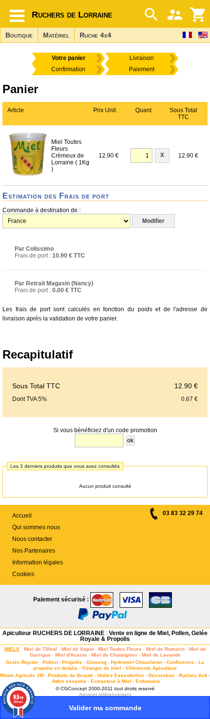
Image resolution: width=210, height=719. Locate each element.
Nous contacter (32, 539)
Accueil (22, 515)
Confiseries (180, 662)
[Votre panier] (198, 14)
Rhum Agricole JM (21, 675)
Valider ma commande (105, 708)
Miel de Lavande (161, 655)
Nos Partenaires (33, 550)
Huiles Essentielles (121, 675)
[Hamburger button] (17, 16)
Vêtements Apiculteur (151, 668)
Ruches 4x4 (193, 675)
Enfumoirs (148, 681)
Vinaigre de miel (101, 668)
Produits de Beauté (70, 675)
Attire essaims (69, 681)
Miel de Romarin (165, 649)
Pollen (50, 662)
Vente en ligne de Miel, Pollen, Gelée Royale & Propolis (144, 636)
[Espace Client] (175, 14)
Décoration (161, 675)
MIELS (12, 649)
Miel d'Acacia (71, 655)
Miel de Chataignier (114, 655)
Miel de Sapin (78, 649)
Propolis (72, 662)
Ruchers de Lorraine (72, 15)
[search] (151, 14)
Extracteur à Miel (111, 681)
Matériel (56, 35)
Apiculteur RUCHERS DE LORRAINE (53, 633)
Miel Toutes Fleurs (120, 649)
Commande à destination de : (41, 210)
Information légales (37, 562)
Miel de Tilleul (40, 649)
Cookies (23, 574)
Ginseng (96, 662)
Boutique (19, 35)
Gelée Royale (22, 662)
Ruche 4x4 (95, 35)
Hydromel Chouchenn (136, 662)
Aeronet (88, 694)
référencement (115, 694)
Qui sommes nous (36, 527)
